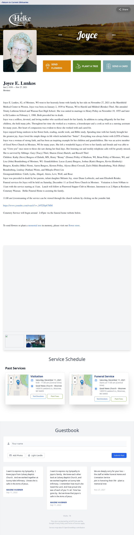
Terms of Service (74, 523)
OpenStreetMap (70, 527)
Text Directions (38, 396)
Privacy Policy (60, 523)
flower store (74, 225)
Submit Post (119, 455)
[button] (18, 382)
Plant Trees (55, 396)
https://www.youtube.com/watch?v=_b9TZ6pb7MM (28, 205)
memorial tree (34, 225)
